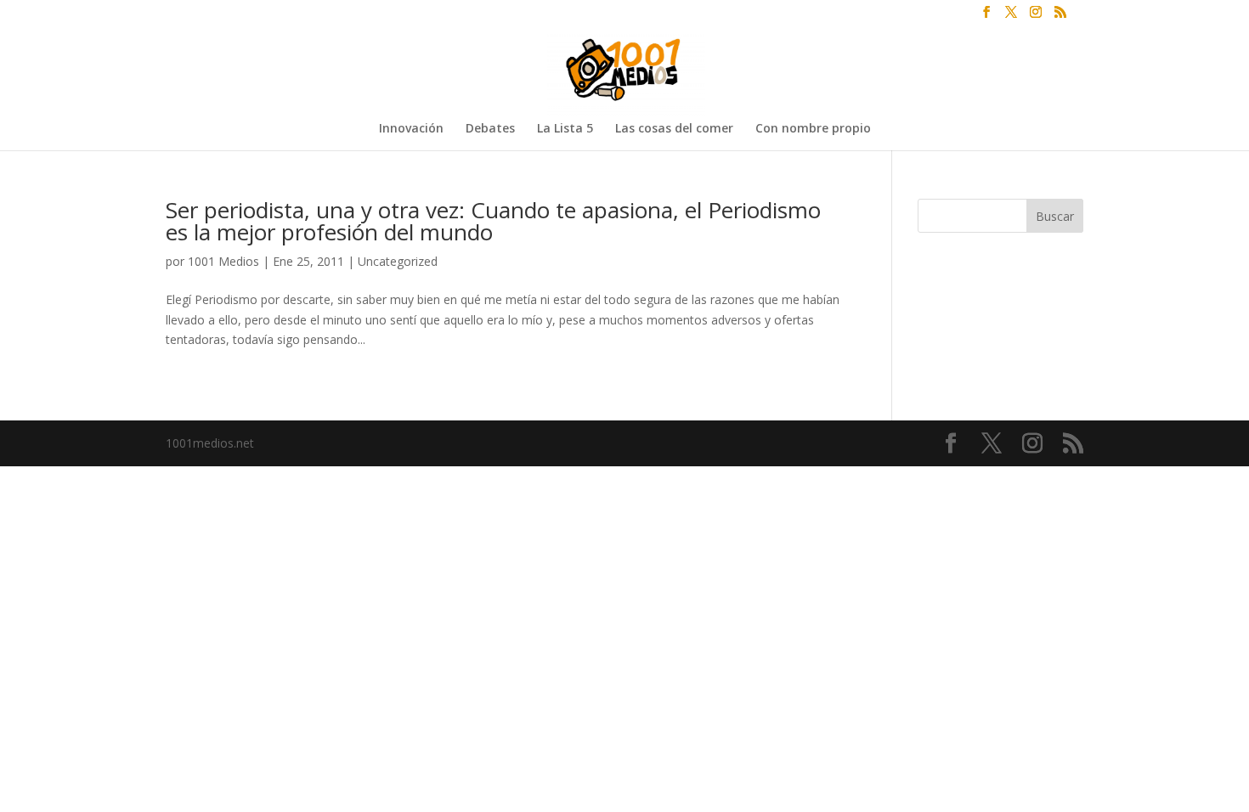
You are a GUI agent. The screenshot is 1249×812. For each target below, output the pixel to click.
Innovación (411, 129)
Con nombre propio (813, 129)
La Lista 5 (565, 129)
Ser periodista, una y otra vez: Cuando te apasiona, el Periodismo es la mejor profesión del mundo (493, 221)
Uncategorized (398, 261)
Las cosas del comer (674, 129)
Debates (490, 129)
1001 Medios (223, 261)
